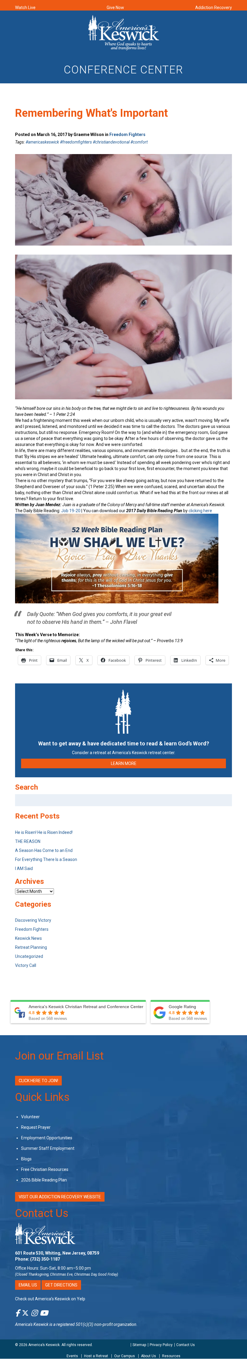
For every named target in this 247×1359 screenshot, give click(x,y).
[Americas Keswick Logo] (123, 32)
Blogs (26, 1158)
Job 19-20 (70, 510)
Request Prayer (36, 1127)
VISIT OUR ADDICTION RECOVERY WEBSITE (60, 1196)
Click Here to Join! (38, 1080)
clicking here (200, 510)
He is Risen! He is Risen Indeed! (44, 832)
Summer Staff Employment (47, 1148)
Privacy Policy (161, 1345)
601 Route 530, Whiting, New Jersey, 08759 (57, 1253)
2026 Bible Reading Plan (44, 1180)
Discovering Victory (33, 920)
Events (72, 1356)
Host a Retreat (96, 1356)
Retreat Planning (31, 947)
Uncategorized (29, 956)
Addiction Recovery (213, 7)
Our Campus (124, 1356)
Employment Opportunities (46, 1137)
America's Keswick (31, 1324)
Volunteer (30, 1116)
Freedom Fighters (127, 134)
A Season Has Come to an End (44, 850)
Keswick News (28, 938)
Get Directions (61, 1285)
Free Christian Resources (44, 1169)
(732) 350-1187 (45, 1259)
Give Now (115, 7)
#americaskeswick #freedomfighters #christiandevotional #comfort (87, 142)
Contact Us (41, 1213)
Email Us (28, 1285)
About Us (148, 1356)
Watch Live (25, 7)
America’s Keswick (44, 1345)
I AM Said (24, 868)
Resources (171, 1356)
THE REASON (27, 841)
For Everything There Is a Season (46, 859)
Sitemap (139, 1345)
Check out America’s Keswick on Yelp (50, 1298)
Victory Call (25, 965)
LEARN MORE (123, 763)
